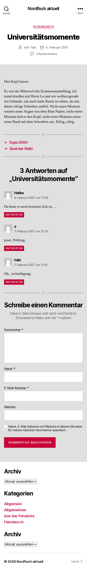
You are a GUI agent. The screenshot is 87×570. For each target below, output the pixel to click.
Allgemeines (15, 510)
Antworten (14, 214)
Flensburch (43, 26)
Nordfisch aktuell (43, 8)
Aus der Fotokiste (19, 516)
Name (9, 369)
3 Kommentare (46, 54)
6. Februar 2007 (57, 47)
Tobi (33, 47)
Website (10, 407)
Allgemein (13, 504)
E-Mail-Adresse (16, 388)
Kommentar (13, 330)
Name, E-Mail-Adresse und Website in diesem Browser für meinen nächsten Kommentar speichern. (45, 428)
